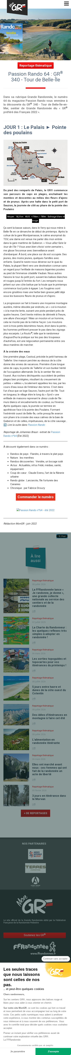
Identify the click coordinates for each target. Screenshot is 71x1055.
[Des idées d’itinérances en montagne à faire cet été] (16, 714)
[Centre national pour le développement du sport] (35, 854)
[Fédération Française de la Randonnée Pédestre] (35, 948)
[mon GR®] (34, 904)
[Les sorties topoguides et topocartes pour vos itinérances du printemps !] (16, 660)
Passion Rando (36, 424)
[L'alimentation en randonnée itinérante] (16, 739)
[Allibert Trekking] (35, 882)
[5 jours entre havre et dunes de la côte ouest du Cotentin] (16, 688)
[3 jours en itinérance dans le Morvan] (16, 795)
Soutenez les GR (35, 935)
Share (34, 611)
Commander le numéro (36, 497)
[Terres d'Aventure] (35, 868)
